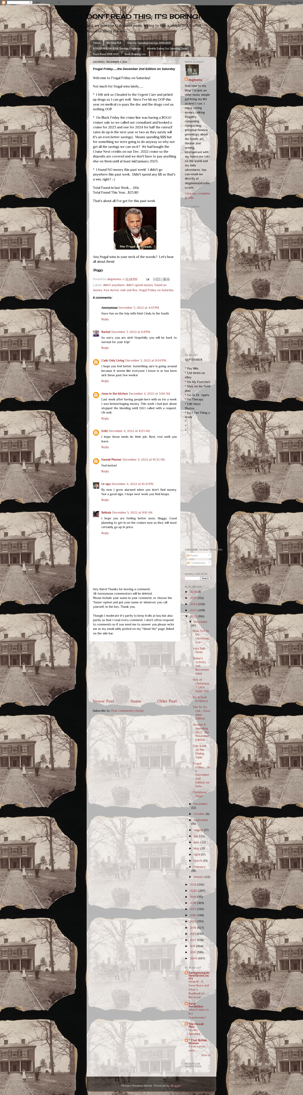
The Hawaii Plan (196, 1025)
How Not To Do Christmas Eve (201, 636)
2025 (194, 598)
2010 (193, 952)
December (201, 622)
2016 (193, 915)
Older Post (167, 701)
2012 (193, 940)
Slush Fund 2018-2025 (106, 54)
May (197, 848)
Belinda (106, 512)
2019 (193, 897)
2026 (194, 592)
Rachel (105, 332)
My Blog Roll (114, 42)
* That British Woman (197, 1042)
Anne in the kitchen (114, 393)
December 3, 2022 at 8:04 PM (145, 360)
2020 (194, 890)
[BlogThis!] (158, 279)
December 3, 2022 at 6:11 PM (130, 332)
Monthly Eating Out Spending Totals (167, 48)
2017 (193, 909)
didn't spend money (139, 285)
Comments (197, 563)
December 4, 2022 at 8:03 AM (129, 431)
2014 (193, 927)
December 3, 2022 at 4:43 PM (139, 307)
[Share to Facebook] (165, 279)
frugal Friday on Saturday (156, 290)
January (199, 877)
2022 (194, 616)
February (200, 867)
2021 (193, 884)
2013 (193, 934)
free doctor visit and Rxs (120, 290)
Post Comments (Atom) (127, 710)
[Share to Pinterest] (168, 279)
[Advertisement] (135, 670)
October (200, 814)
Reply (105, 319)
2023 (194, 610)
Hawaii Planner (111, 459)
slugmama (195, 80)
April (197, 854)
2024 (194, 604)
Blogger (175, 1085)
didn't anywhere (114, 285)
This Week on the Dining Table (200, 751)
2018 (193, 903)
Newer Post (103, 701)
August (199, 830)
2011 (193, 946)
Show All (205, 1055)
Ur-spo (106, 484)
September (201, 820)
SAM (104, 431)
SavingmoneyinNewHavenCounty (198, 975)
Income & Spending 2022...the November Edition (201, 732)
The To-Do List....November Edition (201, 712)
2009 (194, 958)
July (196, 836)
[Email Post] (147, 279)
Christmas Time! (200, 794)
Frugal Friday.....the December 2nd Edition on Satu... (201, 775)
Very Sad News (199, 650)
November (201, 804)
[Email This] (155, 279)
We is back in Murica (200, 699)
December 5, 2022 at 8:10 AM (132, 512)
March (198, 860)
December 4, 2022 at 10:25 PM (132, 484)
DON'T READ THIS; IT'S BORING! (143, 16)
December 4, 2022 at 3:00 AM (149, 393)
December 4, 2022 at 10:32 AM (144, 459)
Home (96, 42)
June (197, 842)
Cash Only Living (112, 360)
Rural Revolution (195, 1005)
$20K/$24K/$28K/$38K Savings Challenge (117, 48)
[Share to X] (161, 279)
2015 (193, 921)
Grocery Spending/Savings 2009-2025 (149, 42)
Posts (193, 555)
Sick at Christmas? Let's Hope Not (201, 685)
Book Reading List (135, 54)
